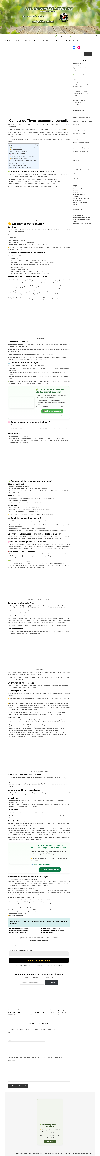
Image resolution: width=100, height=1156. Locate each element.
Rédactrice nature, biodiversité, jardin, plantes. (35, 1153)
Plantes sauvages (46, 36)
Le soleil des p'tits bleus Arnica (81, 217)
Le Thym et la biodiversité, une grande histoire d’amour (24, 160)
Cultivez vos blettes (47, 932)
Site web (10, 1048)
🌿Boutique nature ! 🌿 (63, 36)
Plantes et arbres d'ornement (81, 198)
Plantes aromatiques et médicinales (24, 36)
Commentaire (11, 1060)
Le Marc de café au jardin (16, 915)
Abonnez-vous (51, 982)
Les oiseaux (44, 40)
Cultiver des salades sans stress (18, 930)
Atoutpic (75, 221)
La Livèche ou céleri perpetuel (17, 932)
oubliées (25, 928)
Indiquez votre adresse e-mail (21, 950)
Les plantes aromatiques (16, 928)
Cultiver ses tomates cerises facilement (52, 930)
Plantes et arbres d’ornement (26, 40)
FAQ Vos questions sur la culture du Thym (20, 167)
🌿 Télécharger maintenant (50, 869)
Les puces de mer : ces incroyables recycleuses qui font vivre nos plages (82, 169)
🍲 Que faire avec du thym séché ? (18, 158)
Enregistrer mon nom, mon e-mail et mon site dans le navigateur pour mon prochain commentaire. (35, 1057)
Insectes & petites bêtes (72, 40)
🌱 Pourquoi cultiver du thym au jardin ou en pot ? (22, 147)
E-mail (9, 1040)
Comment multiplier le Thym (17, 162)
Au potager (76, 196)
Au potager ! (8, 40)
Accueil (6, 36)
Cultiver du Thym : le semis (17, 163)
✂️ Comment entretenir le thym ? (18, 153)
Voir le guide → (50, 1141)
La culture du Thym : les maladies (18, 165)
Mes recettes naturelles (83, 36)
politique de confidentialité (42, 965)
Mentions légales (19, 1153)
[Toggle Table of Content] (36, 145)
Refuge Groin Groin (78, 215)
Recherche (88, 54)
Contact (49, 1153)
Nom (9, 1032)
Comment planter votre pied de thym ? (19, 151)
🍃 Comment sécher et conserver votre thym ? (22, 156)
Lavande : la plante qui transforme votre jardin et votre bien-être (58, 1012)
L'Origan (43, 928)
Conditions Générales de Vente (59, 1153)
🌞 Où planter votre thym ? (16, 149)
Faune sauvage (56, 40)
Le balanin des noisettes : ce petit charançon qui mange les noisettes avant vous (82, 121)
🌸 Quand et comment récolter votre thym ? (21, 155)
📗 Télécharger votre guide (52, 411)
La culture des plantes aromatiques (38, 117)
